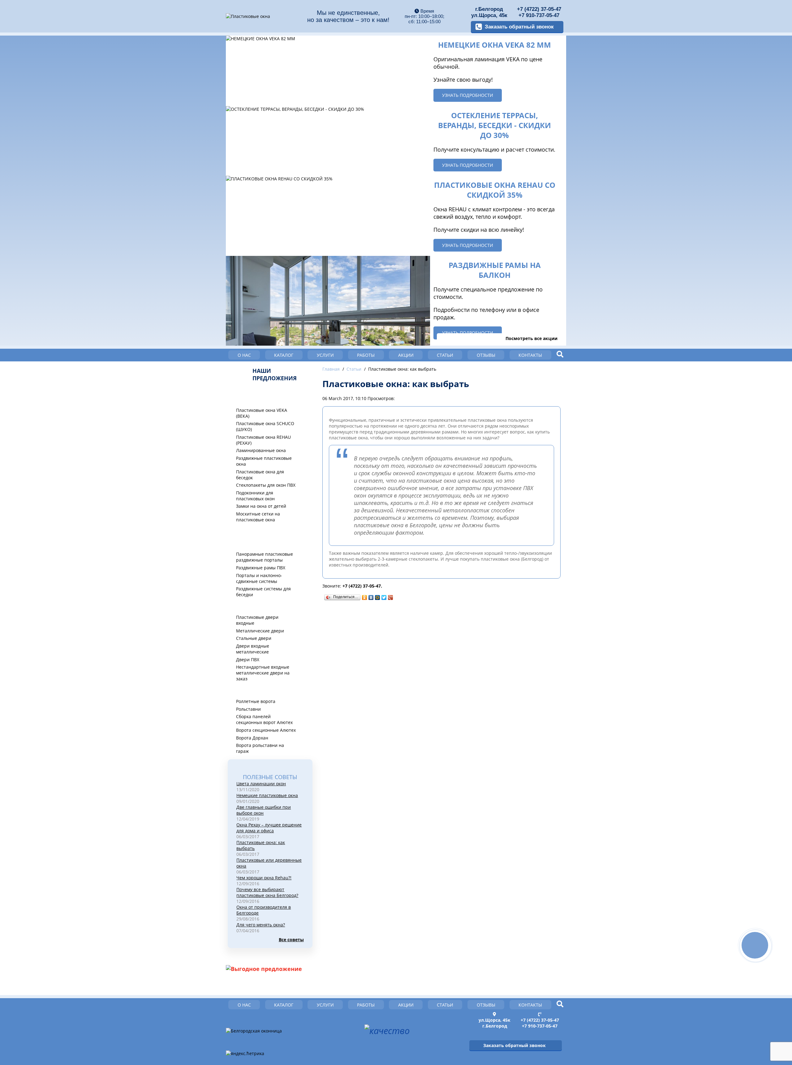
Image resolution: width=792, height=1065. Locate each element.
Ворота (244, 690)
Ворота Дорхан (252, 738)
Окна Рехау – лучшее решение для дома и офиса (269, 828)
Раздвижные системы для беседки (263, 591)
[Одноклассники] (364, 597)
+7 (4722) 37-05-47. (362, 586)
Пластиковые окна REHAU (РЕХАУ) (263, 440)
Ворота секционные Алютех (266, 730)
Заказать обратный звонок (519, 27)
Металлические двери (260, 631)
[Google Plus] (390, 597)
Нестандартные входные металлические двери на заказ (263, 673)
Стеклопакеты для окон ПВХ (265, 485)
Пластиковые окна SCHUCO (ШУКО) (265, 426)
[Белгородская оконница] (254, 1031)
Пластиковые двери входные (257, 620)
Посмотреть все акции (531, 338)
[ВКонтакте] (371, 597)
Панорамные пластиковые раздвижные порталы (264, 557)
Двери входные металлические (252, 649)
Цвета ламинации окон (261, 784)
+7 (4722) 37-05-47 (539, 9)
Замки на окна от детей (261, 506)
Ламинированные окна (261, 450)
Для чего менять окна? (260, 925)
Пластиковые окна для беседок (260, 475)
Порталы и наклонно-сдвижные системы (259, 578)
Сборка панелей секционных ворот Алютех (264, 719)
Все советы (291, 939)
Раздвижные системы (264, 542)
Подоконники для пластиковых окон (255, 496)
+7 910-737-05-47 (539, 15)
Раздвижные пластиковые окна (264, 461)
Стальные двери (253, 638)
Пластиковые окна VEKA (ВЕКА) (261, 413)
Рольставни (248, 709)
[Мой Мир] (377, 597)
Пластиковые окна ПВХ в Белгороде (267, 395)
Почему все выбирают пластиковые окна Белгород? (267, 892)
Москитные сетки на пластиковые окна (258, 517)
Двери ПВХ (247, 659)
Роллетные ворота (255, 701)
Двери (243, 605)
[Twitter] (384, 597)
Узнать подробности (467, 95)
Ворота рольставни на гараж (260, 748)
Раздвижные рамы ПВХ (260, 568)
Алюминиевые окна (261, 531)
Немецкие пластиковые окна (267, 795)
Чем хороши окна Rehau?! (263, 878)
